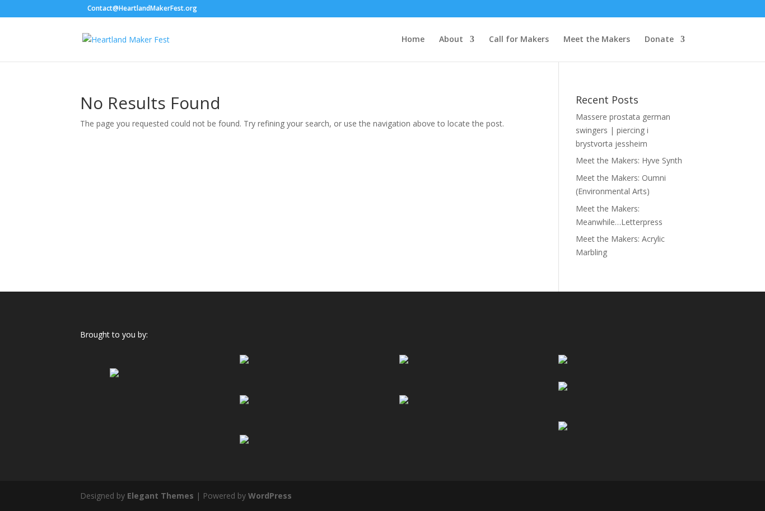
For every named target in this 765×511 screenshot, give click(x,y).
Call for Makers (519, 39)
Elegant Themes (160, 495)
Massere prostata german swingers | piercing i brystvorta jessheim (623, 130)
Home (413, 39)
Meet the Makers (596, 39)
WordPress (270, 495)
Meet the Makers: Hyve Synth (629, 160)
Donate (659, 39)
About (451, 39)
